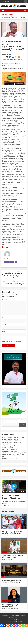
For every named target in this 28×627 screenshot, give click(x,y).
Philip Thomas (14, 608)
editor (12, 52)
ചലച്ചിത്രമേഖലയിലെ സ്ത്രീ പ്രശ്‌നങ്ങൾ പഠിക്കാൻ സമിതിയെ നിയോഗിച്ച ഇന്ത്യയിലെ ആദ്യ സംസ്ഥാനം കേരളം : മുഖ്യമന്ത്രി (13, 274)
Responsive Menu (25, 1)
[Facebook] (3, 57)
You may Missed (8, 512)
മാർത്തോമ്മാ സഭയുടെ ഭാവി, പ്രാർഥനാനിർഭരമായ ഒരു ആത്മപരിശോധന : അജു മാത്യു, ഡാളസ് (14, 451)
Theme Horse (16, 619)
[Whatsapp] (16, 57)
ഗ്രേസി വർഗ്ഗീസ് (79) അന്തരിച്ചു (11, 458)
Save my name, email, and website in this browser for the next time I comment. (12, 340)
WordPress (19, 621)
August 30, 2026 (6, 535)
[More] (19, 57)
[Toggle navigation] (3, 10)
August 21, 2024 (6, 52)
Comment (5, 299)
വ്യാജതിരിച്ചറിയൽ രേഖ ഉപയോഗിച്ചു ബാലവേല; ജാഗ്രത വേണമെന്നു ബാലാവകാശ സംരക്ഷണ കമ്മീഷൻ (13, 283)
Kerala (4, 39)
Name (4, 318)
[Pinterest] (13, 57)
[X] (7, 57)
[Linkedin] (10, 57)
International (6, 601)
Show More (6, 505)
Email (4, 324)
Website (4, 331)
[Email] (16, 262)
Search (4, 421)
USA (4, 576)
